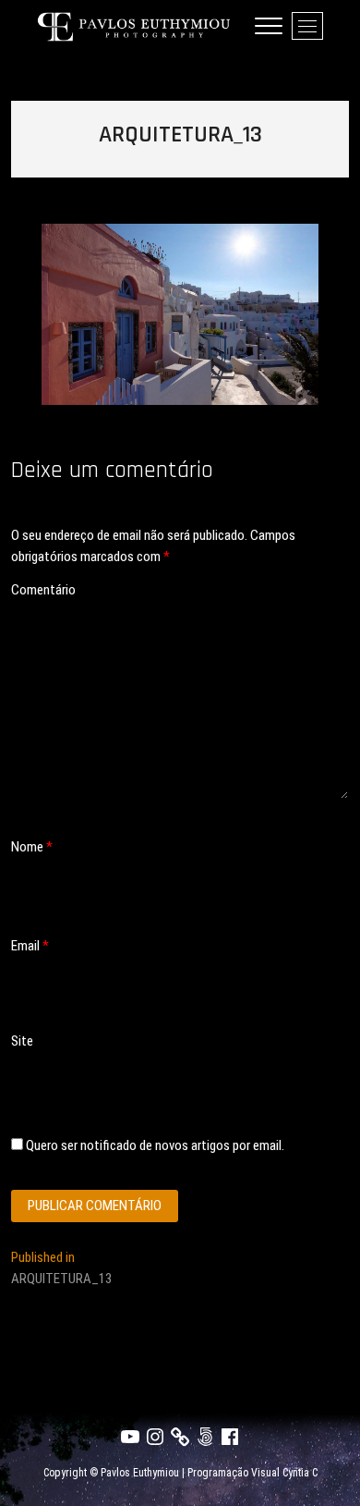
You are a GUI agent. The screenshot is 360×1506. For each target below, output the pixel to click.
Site (22, 1041)
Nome (32, 847)
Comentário (43, 590)
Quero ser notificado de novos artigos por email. (155, 1145)
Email (30, 945)
